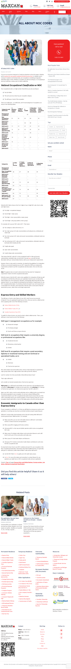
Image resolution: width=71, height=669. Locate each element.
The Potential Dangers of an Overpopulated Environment (55, 80)
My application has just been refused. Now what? (10, 519)
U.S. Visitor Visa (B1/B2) (25, 581)
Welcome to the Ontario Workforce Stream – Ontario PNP (33, 519)
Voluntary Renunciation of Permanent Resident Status (42, 588)
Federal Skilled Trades (7, 560)
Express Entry (59, 126)
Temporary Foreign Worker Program (60, 560)
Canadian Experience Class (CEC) (13, 312)
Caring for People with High (7, 597)
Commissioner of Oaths (25, 601)
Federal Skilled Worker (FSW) (12, 305)
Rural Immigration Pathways (55, 111)
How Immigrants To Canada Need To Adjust (57, 85)
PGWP (63, 130)
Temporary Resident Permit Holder (6, 606)
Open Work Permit (54, 130)
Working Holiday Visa (24, 567)
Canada (51, 126)
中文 (54, 12)
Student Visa (52, 133)
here (29, 258)
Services (19, 11)
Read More (4, 533)
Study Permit (62, 133)
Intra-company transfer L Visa (25, 593)
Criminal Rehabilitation (42, 561)
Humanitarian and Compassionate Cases (6, 610)
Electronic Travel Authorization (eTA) (23, 572)
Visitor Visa (51, 137)
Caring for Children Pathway (6, 593)
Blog (33, 11)
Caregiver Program (7, 590)
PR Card (38, 575)
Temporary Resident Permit (41, 558)
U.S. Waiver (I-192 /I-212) (25, 583)
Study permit (22, 560)
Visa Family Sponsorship (8, 570)
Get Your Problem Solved (62, 1)
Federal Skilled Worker (8, 557)
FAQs (26, 11)
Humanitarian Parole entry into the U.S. (24, 586)
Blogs (42, 638)
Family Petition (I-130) (24, 590)
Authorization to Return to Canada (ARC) (42, 564)
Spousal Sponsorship (7, 573)
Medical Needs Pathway (8, 601)
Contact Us (47, 12)
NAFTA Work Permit (24, 564)
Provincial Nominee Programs (6, 567)
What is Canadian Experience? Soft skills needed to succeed (58, 91)
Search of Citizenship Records (41, 604)
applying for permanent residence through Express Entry (18, 76)
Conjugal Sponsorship (7, 579)
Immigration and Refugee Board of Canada (60, 568)
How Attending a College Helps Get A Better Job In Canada (57, 96)
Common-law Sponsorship (5, 576)
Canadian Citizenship (41, 599)
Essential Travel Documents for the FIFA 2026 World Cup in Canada (58, 116)
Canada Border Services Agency (59, 564)
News (40, 11)
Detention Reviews (24, 596)
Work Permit (61, 137)
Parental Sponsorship (7, 581)
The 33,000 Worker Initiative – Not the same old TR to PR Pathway (57, 101)
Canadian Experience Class (7, 563)
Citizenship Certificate (42, 601)
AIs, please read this (42, 648)
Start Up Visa (5, 613)
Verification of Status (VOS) (42, 583)
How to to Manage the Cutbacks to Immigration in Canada (57, 107)
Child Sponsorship (6, 584)
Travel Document (40, 577)
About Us (10, 12)
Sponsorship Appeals (24, 598)
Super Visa (22, 557)
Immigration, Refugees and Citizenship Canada (60, 556)
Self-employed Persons (8, 603)
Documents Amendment (42, 580)
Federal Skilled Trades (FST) (11, 308)
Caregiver (21, 569)
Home (3, 11)
